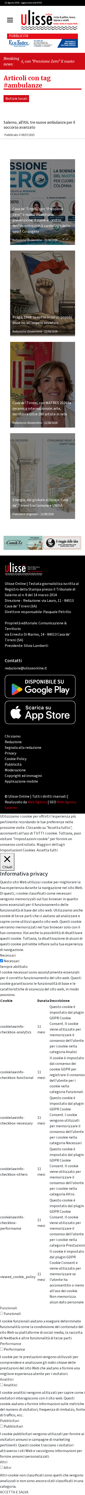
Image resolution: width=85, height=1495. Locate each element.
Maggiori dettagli (51, 844)
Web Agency (37, 802)
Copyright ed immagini (23, 775)
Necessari (11, 961)
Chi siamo (13, 736)
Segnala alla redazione (23, 747)
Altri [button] (3, 1462)
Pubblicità (13, 764)
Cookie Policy (15, 758)
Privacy (10, 753)
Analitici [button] (6, 1379)
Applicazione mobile (21, 781)
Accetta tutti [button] (47, 850)
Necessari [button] (8, 955)
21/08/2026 (50, 240)
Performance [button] (10, 1343)
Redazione (13, 742)
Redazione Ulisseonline (27, 240)
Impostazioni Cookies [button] (17, 850)
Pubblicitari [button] (9, 1420)
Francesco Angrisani (25, 514)
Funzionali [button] (8, 1308)
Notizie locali (16, 98)
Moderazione (15, 770)
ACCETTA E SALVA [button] (14, 1492)
